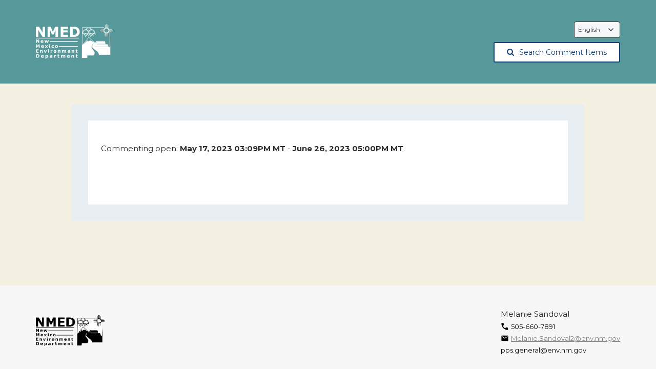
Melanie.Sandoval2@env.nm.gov (565, 338)
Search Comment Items (563, 52)
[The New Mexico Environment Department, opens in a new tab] (74, 42)
